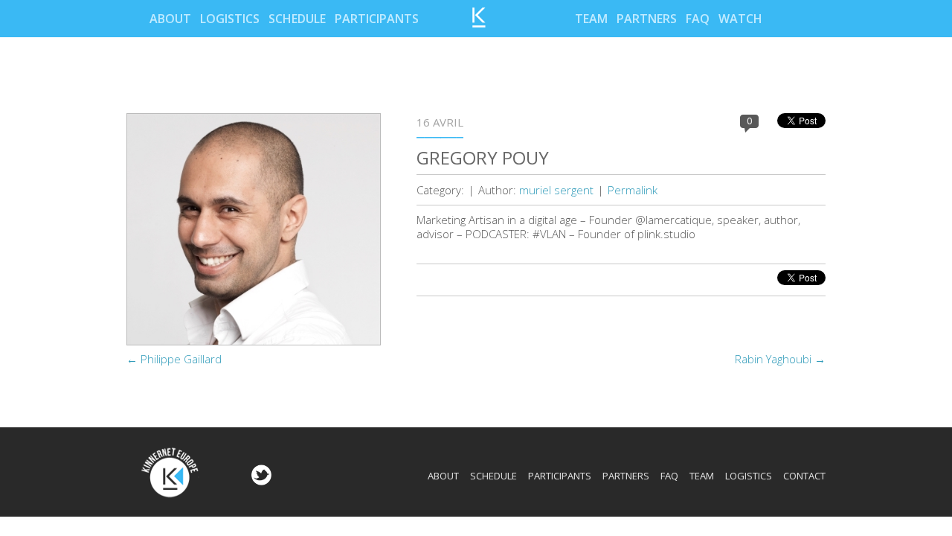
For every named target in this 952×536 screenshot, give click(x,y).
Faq (698, 18)
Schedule (297, 18)
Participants (377, 18)
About (170, 18)
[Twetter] (259, 481)
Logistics (230, 18)
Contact (804, 475)
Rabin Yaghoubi (780, 358)
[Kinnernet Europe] (479, 23)
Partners (647, 18)
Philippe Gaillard (174, 358)
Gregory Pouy (482, 157)
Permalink (632, 189)
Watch (740, 18)
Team (591, 18)
